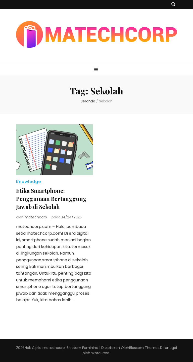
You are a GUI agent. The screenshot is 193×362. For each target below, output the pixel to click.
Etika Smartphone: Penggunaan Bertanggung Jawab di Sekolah (51, 198)
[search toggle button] (173, 4)
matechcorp (36, 217)
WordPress (100, 352)
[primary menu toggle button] (96, 70)
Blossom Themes (144, 347)
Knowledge (28, 182)
